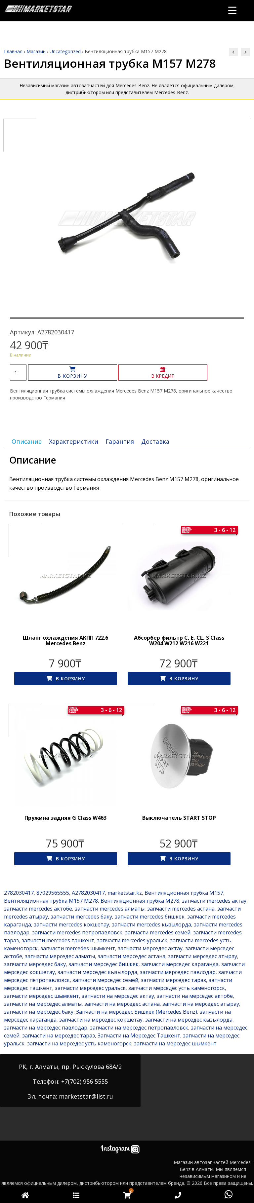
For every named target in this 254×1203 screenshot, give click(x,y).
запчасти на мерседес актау (118, 995)
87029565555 (52, 892)
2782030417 (19, 892)
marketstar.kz (124, 892)
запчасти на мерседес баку (38, 1011)
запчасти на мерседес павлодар (45, 1027)
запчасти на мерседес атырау (200, 1003)
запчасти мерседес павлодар (178, 972)
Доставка (155, 441)
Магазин (36, 51)
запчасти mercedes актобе (38, 908)
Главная (13, 51)
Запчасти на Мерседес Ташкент (139, 1035)
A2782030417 (88, 892)
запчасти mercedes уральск (132, 940)
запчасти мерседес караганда (180, 964)
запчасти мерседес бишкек (103, 964)
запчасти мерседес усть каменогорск (176, 988)
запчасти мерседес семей (105, 980)
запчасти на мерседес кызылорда (189, 1019)
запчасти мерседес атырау (202, 956)
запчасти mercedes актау (214, 900)
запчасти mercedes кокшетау (71, 924)
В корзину (72, 376)
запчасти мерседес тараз (173, 980)
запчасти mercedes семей (157, 932)
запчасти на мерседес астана (122, 1003)
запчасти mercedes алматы (110, 908)
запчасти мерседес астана (131, 956)
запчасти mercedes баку (81, 916)
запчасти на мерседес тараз (58, 1035)
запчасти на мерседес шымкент (175, 1043)
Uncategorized (65, 51)
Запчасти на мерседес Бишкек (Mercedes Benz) (136, 1011)
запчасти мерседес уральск (90, 988)
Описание (27, 441)
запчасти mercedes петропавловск (77, 932)
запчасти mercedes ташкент (57, 940)
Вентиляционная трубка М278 (140, 900)
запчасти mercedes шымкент (77, 948)
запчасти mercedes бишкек (150, 916)
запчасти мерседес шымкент (41, 995)
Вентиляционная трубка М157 (184, 892)
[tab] (26, 441)
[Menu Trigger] (232, 10)
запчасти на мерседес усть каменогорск (79, 1043)
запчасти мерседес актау (150, 948)
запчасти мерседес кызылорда (97, 972)
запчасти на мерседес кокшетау (101, 1019)
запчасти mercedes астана (181, 908)
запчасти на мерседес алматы (43, 1003)
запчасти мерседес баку (35, 964)
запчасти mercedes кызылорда (151, 924)
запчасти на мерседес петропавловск (139, 1027)
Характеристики (73, 441)
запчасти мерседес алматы (60, 956)
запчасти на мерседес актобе (195, 995)
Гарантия (120, 441)
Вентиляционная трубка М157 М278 (51, 900)
